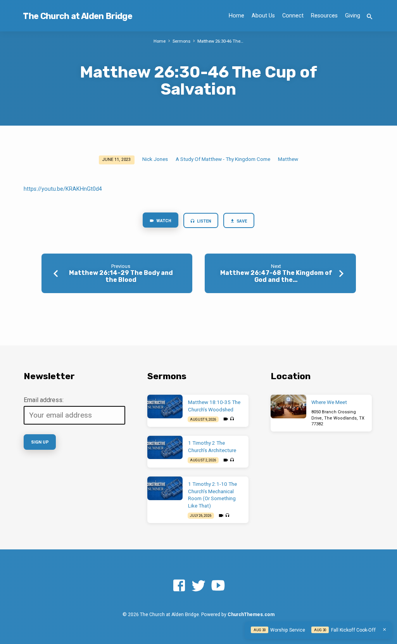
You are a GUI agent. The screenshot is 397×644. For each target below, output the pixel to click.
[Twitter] (198, 586)
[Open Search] (369, 16)
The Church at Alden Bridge (77, 16)
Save (241, 221)
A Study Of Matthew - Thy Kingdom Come (223, 159)
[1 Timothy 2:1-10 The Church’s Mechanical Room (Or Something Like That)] (165, 488)
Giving (352, 15)
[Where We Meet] (288, 406)
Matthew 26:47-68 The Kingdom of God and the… (276, 276)
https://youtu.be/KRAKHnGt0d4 (63, 189)
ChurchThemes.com (251, 614)
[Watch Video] (225, 419)
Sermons (181, 41)
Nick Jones (155, 159)
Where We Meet (329, 402)
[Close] (384, 629)
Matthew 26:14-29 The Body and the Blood (121, 276)
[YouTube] (218, 586)
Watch (163, 220)
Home (236, 15)
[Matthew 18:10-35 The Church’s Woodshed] (165, 406)
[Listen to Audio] (232, 419)
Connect (293, 15)
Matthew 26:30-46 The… (220, 41)
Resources (324, 15)
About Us (263, 15)
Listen (203, 221)
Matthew (288, 159)
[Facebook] (179, 586)
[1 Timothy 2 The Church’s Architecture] (165, 447)
